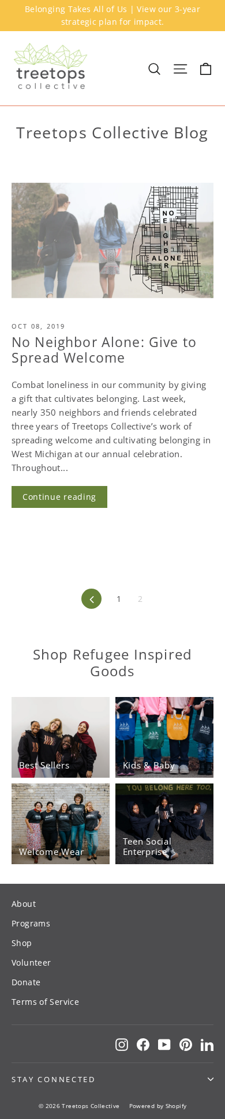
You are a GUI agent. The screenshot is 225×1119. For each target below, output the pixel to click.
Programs (31, 923)
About (24, 903)
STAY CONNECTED (54, 1079)
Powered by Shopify (158, 1106)
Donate (26, 982)
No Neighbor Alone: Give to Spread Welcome (104, 350)
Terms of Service (45, 1001)
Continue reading (59, 496)
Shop (22, 942)
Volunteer (31, 962)
